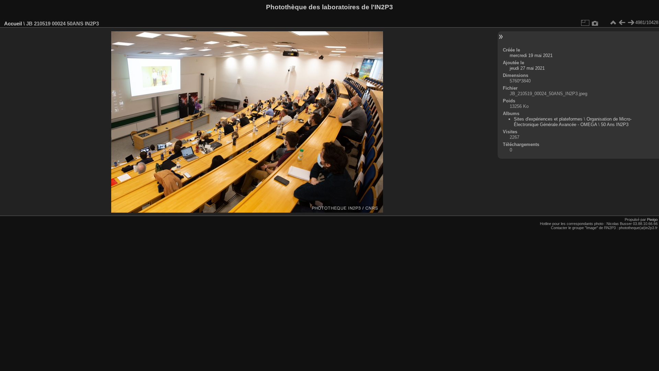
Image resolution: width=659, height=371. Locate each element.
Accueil (13, 23)
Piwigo (652, 219)
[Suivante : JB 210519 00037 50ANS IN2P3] (630, 22)
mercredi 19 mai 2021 (531, 55)
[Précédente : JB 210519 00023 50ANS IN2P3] (621, 22)
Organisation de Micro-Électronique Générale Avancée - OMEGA (573, 121)
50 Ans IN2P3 (614, 124)
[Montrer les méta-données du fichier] (595, 22)
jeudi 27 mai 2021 (527, 68)
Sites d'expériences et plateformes (548, 119)
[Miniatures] (613, 22)
